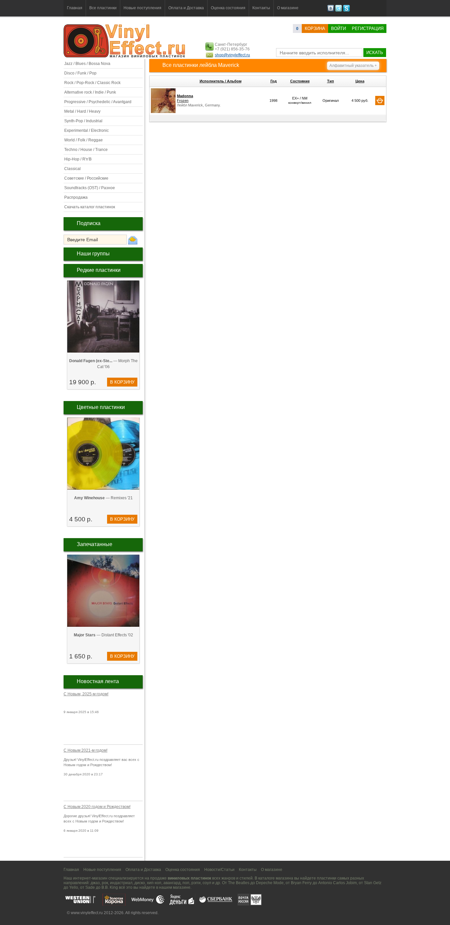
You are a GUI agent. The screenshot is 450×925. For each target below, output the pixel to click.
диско (139, 883)
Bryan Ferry (301, 883)
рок (105, 883)
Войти (338, 28)
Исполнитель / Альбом (220, 81)
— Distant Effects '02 (103, 635)
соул (207, 883)
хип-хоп (154, 883)
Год (273, 81)
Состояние (300, 81)
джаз (95, 883)
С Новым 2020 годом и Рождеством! (97, 806)
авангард (172, 883)
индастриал (121, 883)
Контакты (261, 8)
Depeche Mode (270, 883)
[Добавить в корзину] (379, 100)
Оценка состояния (228, 8)
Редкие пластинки (99, 270)
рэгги (196, 883)
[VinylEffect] (346, 10)
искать (374, 52)
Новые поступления (142, 8)
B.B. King (109, 887)
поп (186, 883)
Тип (330, 81)
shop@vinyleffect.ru (232, 55)
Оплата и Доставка (186, 8)
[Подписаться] (133, 240)
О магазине (287, 8)
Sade (90, 887)
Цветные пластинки (101, 407)
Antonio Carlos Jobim (337, 883)
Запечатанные (94, 544)
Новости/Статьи (219, 869)
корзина (315, 28)
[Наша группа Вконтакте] (330, 10)
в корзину (122, 382)
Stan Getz (372, 883)
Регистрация (367, 28)
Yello (73, 887)
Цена (359, 81)
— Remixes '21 (103, 498)
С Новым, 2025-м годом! (86, 694)
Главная (74, 8)
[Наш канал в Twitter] (338, 10)
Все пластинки (103, 8)
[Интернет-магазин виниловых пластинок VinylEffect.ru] (125, 56)
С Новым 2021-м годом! (85, 750)
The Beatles (238, 883)
